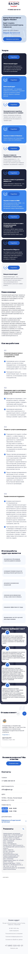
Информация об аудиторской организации (11, 821)
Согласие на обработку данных (14, 939)
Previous (18, 714)
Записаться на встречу (12, 39)
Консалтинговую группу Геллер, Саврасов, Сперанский (16, 923)
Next (24, 714)
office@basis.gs (7, 789)
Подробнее (5, 734)
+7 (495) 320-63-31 (14, 9)
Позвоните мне (13, 763)
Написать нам (14, 948)
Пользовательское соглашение (14, 933)
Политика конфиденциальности (14, 936)
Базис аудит (14, 920)
